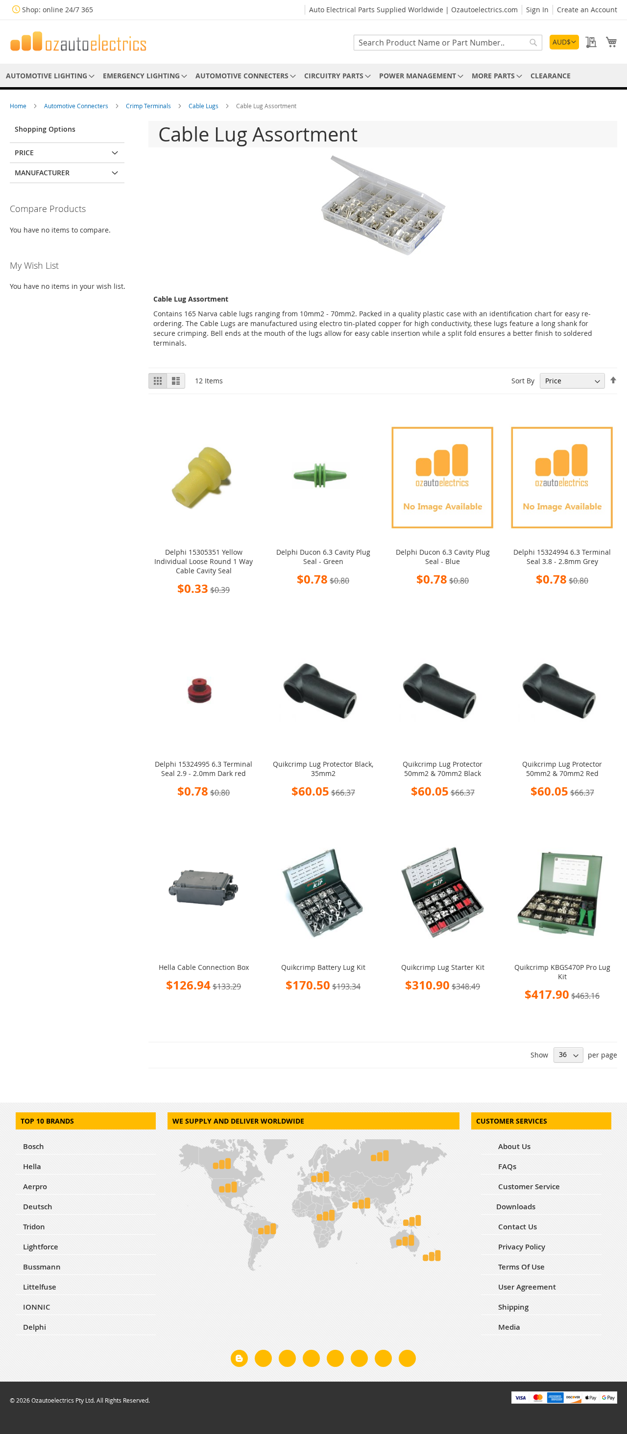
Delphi (34, 1327)
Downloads (515, 1206)
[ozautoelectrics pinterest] (335, 1360)
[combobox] (448, 42)
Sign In (537, 9)
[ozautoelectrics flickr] (359, 1360)
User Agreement (526, 1287)
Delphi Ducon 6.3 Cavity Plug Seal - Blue (443, 556)
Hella (32, 1166)
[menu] (313, 75)
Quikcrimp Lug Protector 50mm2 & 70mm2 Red (562, 768)
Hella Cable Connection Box (204, 967)
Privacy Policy (520, 1247)
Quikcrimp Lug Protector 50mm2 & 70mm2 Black (442, 768)
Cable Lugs (204, 106)
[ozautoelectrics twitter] (311, 1360)
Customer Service (528, 1186)
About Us (513, 1146)
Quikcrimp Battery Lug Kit (323, 967)
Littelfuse (39, 1287)
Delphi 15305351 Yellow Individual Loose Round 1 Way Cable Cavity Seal (203, 561)
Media (508, 1327)
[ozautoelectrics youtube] (383, 1360)
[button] (564, 42)
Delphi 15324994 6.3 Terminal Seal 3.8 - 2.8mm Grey (562, 556)
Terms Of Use (520, 1267)
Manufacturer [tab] (42, 172)
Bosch (33, 1146)
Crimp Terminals (149, 106)
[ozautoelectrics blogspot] (239, 1358)
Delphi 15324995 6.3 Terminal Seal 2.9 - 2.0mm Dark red (203, 768)
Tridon (34, 1227)
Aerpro (35, 1186)
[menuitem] (48, 75)
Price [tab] (24, 152)
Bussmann (42, 1267)
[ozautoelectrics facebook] (263, 1360)
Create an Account (587, 9)
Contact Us (516, 1227)
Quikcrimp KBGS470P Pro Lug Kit (562, 972)
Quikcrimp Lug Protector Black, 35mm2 (323, 768)
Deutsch (37, 1206)
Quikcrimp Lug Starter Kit (442, 967)
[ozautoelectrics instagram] (287, 1360)
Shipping (512, 1307)
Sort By (522, 380)
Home (19, 106)
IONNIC (36, 1307)
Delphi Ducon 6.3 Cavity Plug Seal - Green (323, 556)
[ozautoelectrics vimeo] (407, 1360)
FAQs (506, 1166)
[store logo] (78, 41)
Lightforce (40, 1247)
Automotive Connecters (77, 106)
